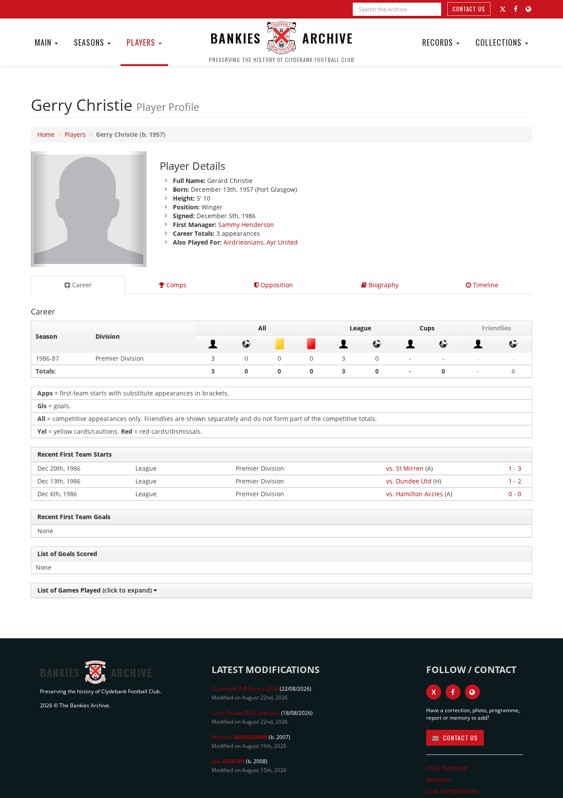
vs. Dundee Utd (408, 481)
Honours (438, 779)
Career (81, 285)
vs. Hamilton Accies (414, 494)
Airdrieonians (243, 242)
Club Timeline (446, 768)
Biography (382, 285)
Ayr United (282, 242)
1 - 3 (514, 468)
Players (142, 42)
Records (438, 42)
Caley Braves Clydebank (246, 713)
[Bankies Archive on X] (503, 9)
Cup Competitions (452, 791)
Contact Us (469, 8)
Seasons (90, 42)
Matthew (239, 737)
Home (46, 134)
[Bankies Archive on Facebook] (516, 9)
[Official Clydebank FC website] (472, 692)
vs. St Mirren (405, 468)
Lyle (228, 761)
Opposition (276, 285)
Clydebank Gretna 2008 (245, 688)
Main (44, 42)
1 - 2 (514, 481)
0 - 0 (514, 494)
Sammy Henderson (246, 224)
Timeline (484, 285)
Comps (175, 285)
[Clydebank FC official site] (528, 9)
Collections (499, 42)
